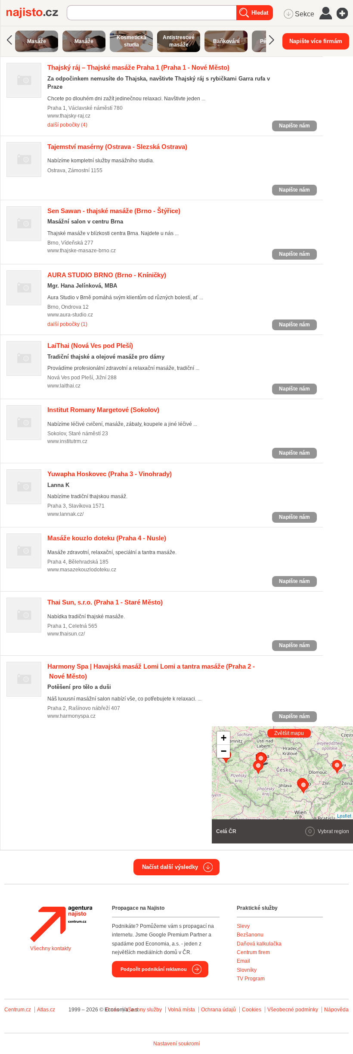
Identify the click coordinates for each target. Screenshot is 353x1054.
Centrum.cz (17, 1010)
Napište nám (294, 126)
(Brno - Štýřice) (113, 210)
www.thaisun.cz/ (66, 634)
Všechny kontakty (50, 949)
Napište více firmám (315, 41)
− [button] (223, 751)
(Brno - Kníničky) (106, 275)
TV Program (251, 979)
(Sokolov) (103, 409)
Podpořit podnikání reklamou (154, 969)
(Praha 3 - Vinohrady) (109, 473)
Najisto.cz (36, 12)
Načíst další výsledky (170, 867)
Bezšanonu (250, 935)
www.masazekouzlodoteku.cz (81, 570)
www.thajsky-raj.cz (68, 116)
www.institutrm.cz (67, 441)
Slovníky (247, 970)
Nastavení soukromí (176, 1044)
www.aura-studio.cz (70, 315)
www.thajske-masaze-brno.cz (81, 251)
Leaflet (344, 815)
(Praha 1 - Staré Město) (105, 602)
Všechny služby (144, 1010)
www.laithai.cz (64, 386)
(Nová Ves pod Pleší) (90, 345)
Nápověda (336, 1010)
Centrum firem (253, 952)
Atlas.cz (46, 1010)
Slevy (243, 926)
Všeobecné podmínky (292, 1010)
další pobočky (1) (67, 324)
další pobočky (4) (67, 125)
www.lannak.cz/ (65, 514)
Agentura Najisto (61, 924)
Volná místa (181, 1010)
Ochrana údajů (218, 1010)
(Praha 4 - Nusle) (106, 538)
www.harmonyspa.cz (71, 716)
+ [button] (223, 737)
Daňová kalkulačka (259, 944)
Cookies (251, 1010)
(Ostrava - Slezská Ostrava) (117, 146)
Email (243, 961)
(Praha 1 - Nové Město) (138, 67)
